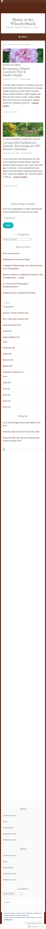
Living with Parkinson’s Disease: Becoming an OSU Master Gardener (22, 146)
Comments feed (9, 834)
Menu (24, 37)
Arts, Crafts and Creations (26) (15, 319)
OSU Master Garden (11, 65)
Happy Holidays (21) (11, 337)
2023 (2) (6, 389)
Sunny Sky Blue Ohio (11, 438)
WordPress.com (9, 840)
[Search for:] (23, 303)
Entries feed (8, 828)
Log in (5, 822)
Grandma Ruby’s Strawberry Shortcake (19, 293)
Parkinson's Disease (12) (13, 372)
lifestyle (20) (8, 360)
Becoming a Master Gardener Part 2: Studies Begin (16, 72)
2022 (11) (7, 395)
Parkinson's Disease (30, 139)
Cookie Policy (8, 919)
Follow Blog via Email (23, 204)
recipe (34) (7, 354)
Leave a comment (10, 112)
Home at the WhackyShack (23, 22)
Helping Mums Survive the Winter (16, 259)
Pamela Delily (25, 79)
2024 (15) (7, 383)
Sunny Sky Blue (9, 432)
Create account (9, 815)
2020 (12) (7, 407)
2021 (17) (7, 401)
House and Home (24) (12, 325)
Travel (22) (7, 331)
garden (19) (7, 366)
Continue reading (20, 177)
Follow (8, 225)
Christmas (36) (9, 348)
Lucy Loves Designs (11, 423)
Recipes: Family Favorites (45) (15, 313)
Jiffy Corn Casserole (11, 253)
